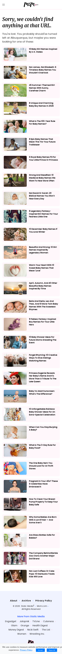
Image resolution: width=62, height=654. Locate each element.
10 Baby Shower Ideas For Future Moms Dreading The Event (42, 340)
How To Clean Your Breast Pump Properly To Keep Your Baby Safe (43, 502)
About (13, 601)
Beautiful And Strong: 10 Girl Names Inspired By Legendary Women (43, 250)
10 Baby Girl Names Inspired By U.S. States (43, 50)
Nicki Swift (32, 630)
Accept (40, 650)
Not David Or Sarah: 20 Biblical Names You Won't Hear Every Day (42, 196)
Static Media (27, 606)
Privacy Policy (43, 601)
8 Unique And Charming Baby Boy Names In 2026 (41, 104)
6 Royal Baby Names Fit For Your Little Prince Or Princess (43, 158)
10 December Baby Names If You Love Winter (43, 230)
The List (46, 630)
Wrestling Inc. (37, 634)
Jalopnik (24, 621)
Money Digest (16, 630)
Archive (26, 601)
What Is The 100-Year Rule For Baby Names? (42, 122)
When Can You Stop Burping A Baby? (43, 428)
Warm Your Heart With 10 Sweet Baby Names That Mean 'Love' (41, 268)
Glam (14, 625)
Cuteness (48, 621)
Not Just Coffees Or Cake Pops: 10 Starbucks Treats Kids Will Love (42, 574)
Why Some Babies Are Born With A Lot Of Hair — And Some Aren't (43, 520)
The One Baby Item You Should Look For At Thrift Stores (41, 466)
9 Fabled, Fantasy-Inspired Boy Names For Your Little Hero (42, 322)
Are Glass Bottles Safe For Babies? (42, 536)
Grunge (25, 625)
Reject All (52, 650)
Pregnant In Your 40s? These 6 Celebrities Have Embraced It (43, 484)
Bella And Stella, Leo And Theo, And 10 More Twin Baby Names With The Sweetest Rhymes (43, 305)
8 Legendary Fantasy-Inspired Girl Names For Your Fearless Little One (43, 214)
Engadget (10, 621)
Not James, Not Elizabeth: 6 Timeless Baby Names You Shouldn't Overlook (42, 70)
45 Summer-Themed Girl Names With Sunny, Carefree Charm (42, 88)
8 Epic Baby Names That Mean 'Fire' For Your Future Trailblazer (42, 142)
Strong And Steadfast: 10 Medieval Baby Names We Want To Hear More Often (42, 178)
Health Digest (40, 625)
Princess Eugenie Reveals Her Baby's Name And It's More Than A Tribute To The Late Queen (42, 377)
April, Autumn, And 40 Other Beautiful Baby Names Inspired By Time (43, 286)
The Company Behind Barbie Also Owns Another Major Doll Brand (43, 556)
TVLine (36, 621)
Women (21, 634)
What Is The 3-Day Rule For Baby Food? (42, 446)
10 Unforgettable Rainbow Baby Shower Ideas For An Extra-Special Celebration (42, 412)
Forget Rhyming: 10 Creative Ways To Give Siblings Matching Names (43, 358)
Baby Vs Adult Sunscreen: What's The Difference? (42, 392)
